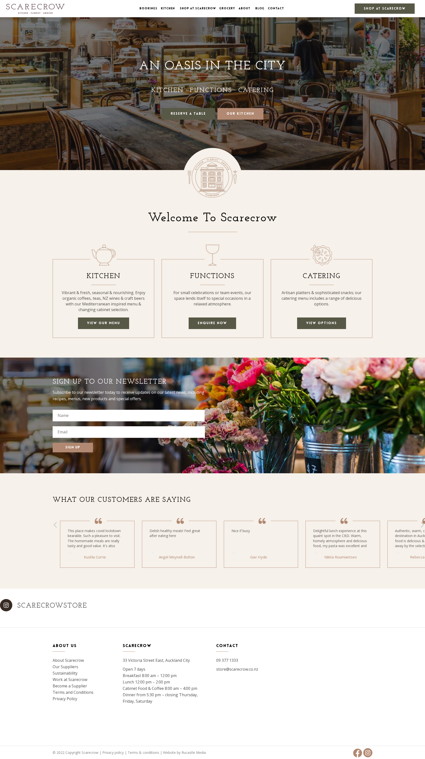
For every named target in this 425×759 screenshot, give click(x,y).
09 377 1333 (227, 660)
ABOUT (244, 8)
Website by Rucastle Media (184, 752)
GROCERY (227, 8)
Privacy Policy (65, 698)
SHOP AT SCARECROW (385, 8)
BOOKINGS (148, 8)
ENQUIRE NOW (212, 323)
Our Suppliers (65, 666)
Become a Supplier (70, 686)
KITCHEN (168, 8)
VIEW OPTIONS (321, 323)
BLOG (259, 8)
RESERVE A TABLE (188, 114)
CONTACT (276, 8)
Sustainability (65, 673)
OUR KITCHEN (240, 114)
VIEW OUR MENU (103, 323)
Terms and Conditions (73, 692)
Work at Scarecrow (70, 679)
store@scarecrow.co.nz (237, 669)
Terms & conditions (143, 752)
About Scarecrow (68, 660)
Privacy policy (113, 752)
